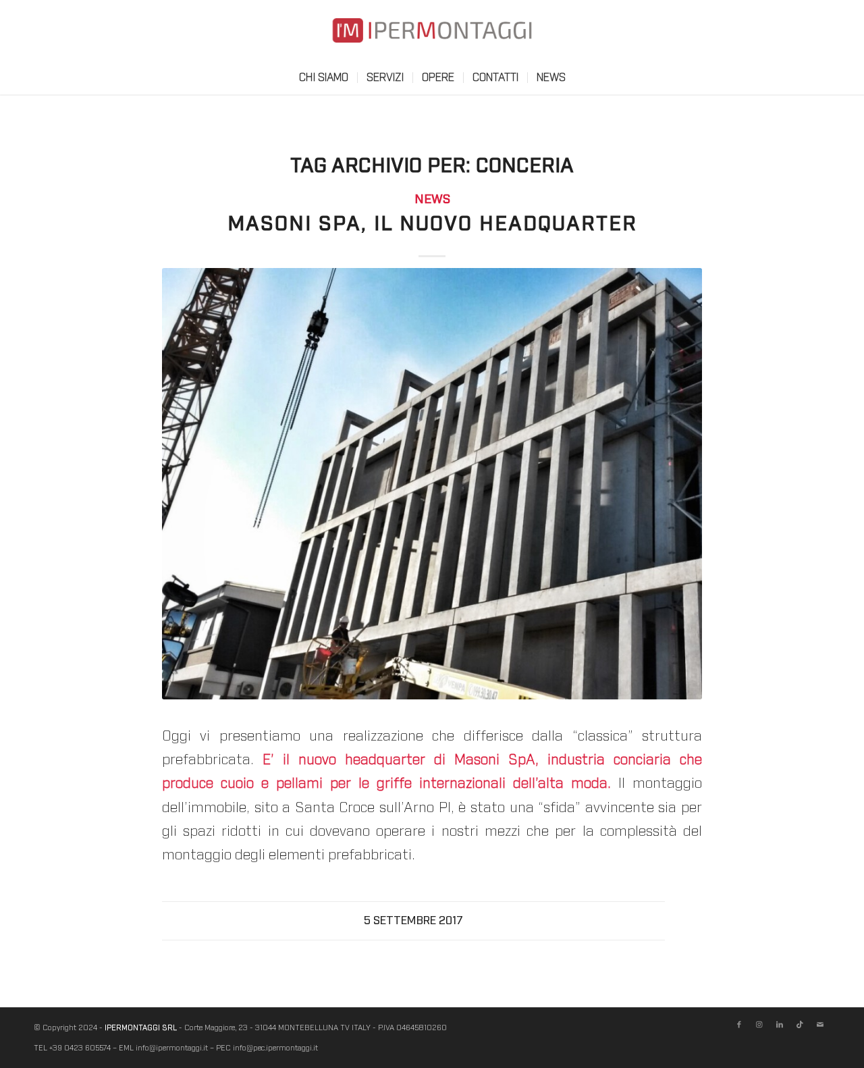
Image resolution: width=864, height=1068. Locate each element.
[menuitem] (323, 78)
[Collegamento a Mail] (820, 1025)
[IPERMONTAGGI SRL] (432, 40)
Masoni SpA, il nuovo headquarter (432, 224)
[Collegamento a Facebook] (739, 1025)
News (432, 199)
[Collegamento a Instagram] (759, 1025)
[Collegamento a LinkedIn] (780, 1025)
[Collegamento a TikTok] (800, 1025)
